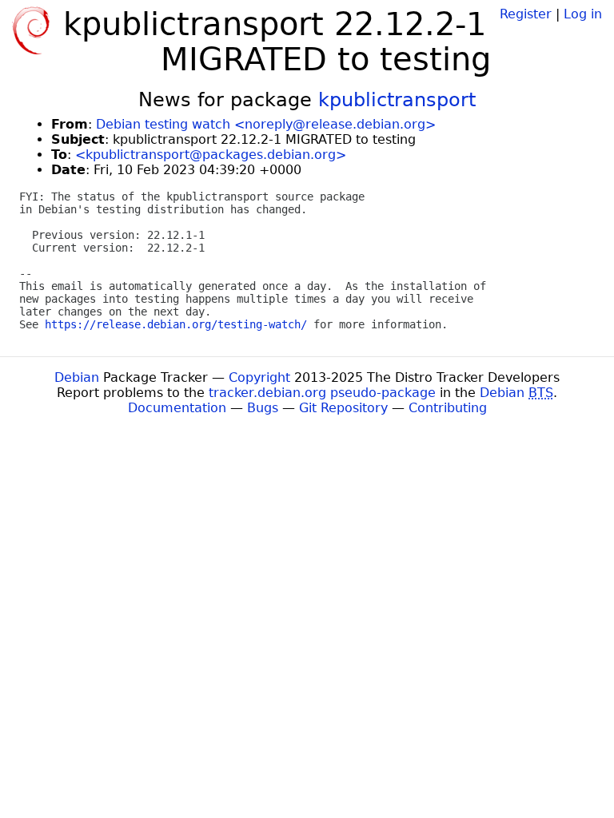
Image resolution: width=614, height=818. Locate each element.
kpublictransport (397, 100)
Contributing (448, 407)
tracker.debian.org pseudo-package (322, 392)
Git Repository (343, 407)
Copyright (259, 377)
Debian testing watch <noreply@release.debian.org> (266, 124)
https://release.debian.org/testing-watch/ (176, 324)
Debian (76, 377)
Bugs (262, 407)
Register (526, 14)
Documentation (177, 407)
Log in (583, 14)
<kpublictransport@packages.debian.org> (210, 154)
